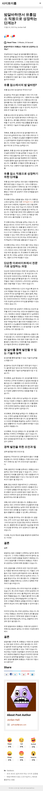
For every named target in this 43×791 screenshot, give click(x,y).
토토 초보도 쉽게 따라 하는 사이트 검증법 (22, 774)
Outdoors (10, 770)
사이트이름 (9, 3)
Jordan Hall (13, 719)
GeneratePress (30, 788)
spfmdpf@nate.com (18, 725)
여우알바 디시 (28, 202)
